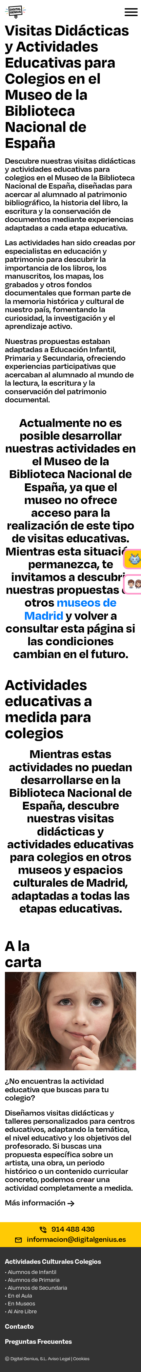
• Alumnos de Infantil (30, 1272)
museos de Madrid (70, 608)
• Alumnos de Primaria (32, 1279)
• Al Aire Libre (21, 1311)
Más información (36, 1202)
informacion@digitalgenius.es (75, 1239)
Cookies (81, 1358)
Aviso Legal (59, 1358)
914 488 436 (72, 1228)
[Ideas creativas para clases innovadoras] (15, 8)
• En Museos (20, 1303)
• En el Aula (18, 1295)
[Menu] (124, 13)
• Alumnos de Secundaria (36, 1287)
